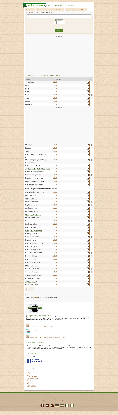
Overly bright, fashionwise (34, 192)
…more (28, 321)
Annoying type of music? (34, 195)
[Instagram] (51, 405)
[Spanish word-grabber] (61, 405)
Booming (28, 104)
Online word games (32, 376)
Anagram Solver (70, 10)
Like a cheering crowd (33, 249)
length (88, 79)
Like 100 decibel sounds (34, 243)
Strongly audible (31, 281)
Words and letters (31, 385)
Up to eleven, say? (31, 285)
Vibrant (28, 151)
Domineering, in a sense (34, 221)
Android (29, 371)
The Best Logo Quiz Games (37, 330)
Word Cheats (82, 10)
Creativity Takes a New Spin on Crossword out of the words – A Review (47, 337)
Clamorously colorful (33, 214)
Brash (27, 85)
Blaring (27, 101)
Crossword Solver (42, 10)
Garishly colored (31, 234)
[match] (91, 82)
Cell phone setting (31, 211)
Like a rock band (31, 256)
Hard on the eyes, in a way (34, 175)
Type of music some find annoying (37, 168)
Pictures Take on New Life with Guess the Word (41, 326)
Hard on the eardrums (33, 237)
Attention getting (31, 198)
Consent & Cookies (73, 400)
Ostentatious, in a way (33, 275)
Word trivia (30, 383)
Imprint (55, 400)
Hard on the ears (31, 240)
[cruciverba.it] (71, 405)
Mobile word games (32, 374)
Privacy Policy (62, 400)
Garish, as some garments (34, 172)
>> (32, 289)
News (28, 375)
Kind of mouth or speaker (34, 181)
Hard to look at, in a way (34, 178)
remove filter (59, 20)
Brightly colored (31, 208)
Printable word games (32, 378)
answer (58, 79)
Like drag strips (30, 259)
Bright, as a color (31, 205)
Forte (27, 88)
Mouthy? (28, 145)
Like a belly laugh (31, 246)
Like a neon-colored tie (33, 253)
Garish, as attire (31, 227)
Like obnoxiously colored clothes (37, 165)
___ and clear (30, 82)
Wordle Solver (30, 10)
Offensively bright (31, 272)
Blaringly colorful (31, 202)
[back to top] (91, 189)
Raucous (28, 148)
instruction (34, 298)
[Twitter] (46, 405)
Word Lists (29, 382)
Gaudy (27, 92)
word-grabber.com (45, 400)
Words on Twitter (31, 386)
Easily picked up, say (32, 224)
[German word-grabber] (56, 405)
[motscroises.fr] (66, 405)
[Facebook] (41, 405)
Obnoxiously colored (32, 269)
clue (27, 79)
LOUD (55, 82)
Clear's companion (32, 218)
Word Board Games (32, 381)
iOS (28, 372)
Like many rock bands (33, 262)
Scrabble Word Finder (56, 10)
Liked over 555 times (32, 356)
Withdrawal (84, 400)
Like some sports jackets (34, 184)
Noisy (27, 95)
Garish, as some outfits (33, 230)
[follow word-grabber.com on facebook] (35, 361)
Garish (27, 98)
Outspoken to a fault (32, 278)
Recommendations (32, 379)
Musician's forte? (31, 265)
